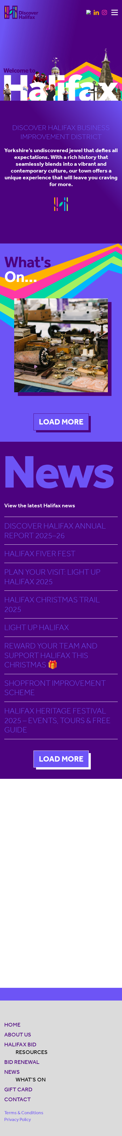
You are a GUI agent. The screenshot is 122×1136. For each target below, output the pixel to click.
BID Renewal (21, 1062)
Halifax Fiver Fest (39, 553)
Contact (17, 1099)
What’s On (31, 1079)
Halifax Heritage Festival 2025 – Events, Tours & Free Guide (57, 720)
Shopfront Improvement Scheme (55, 687)
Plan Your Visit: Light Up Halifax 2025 (52, 576)
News (12, 1071)
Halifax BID (20, 1044)
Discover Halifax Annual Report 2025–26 (55, 530)
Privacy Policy (17, 1119)
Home (12, 1024)
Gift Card (18, 1089)
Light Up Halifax (36, 627)
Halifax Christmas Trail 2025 (52, 604)
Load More (61, 421)
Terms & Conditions (23, 1112)
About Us (17, 1034)
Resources (32, 1052)
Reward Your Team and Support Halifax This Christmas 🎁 (51, 655)
